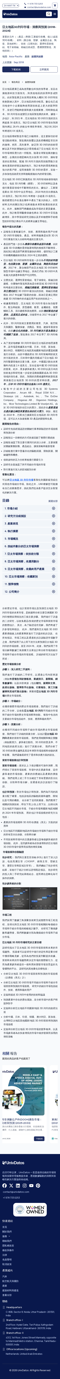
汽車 (4, 1276)
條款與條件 (8, 1250)
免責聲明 (7, 1259)
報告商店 (16, 82)
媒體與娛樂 (37, 56)
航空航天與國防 (10, 1281)
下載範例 (16, 69)
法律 (4, 1254)
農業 (4, 1285)
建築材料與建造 (10, 1290)
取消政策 (7, 1264)
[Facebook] (4, 1185)
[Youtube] (31, 1185)
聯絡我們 (7, 1240)
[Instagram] (24, 1185)
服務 (4, 1236)
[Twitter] (11, 1185)
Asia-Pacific (15, 56)
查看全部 (7, 1295)
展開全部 (53, 501)
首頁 (4, 82)
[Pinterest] (38, 1185)
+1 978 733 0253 (35, 3)
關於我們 (7, 1231)
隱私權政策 (8, 1245)
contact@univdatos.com (39, 7)
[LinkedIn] (18, 1185)
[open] (55, 14)
